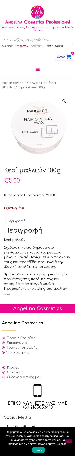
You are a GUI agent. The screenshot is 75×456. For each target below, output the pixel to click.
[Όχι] (68, 441)
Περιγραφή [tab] (15, 221)
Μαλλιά (32, 82)
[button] (37, 69)
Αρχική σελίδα (13, 82)
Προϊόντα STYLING (40, 195)
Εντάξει (38, 450)
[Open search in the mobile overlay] (37, 40)
